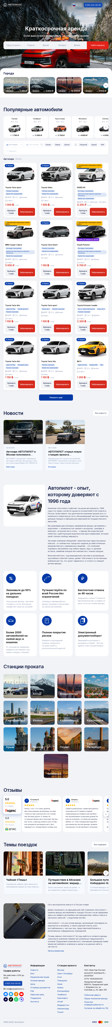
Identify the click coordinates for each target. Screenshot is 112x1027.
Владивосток (63, 1005)
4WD (102, 145)
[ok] (16, 994)
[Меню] (106, 5)
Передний (83, 145)
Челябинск (62, 994)
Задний (94, 145)
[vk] (6, 994)
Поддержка (35, 998)
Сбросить (12, 151)
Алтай (60, 1001)
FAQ (32, 991)
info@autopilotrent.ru (15, 989)
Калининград (63, 1008)
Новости (34, 970)
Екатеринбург (63, 991)
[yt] (21, 994)
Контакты (34, 1001)
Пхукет (60, 1012)
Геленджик (62, 980)
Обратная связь (37, 994)
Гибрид (57, 145)
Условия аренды (37, 980)
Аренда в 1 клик (11, 211)
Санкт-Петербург (65, 973)
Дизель (67, 145)
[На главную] (13, 5)
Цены (32, 984)
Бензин (48, 145)
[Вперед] (105, 85)
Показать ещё (56, 397)
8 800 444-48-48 (93, 5)
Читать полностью (56, 951)
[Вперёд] (105, 814)
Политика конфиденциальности (93, 1003)
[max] (21, 999)
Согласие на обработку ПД (96, 1008)
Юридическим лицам (39, 977)
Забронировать (26, 212)
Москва (60, 970)
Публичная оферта (92, 995)
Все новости (100, 413)
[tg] (11, 994)
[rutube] (6, 999)
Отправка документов (40, 987)
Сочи (59, 977)
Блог (32, 973)
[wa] (16, 999)
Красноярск (62, 998)
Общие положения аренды (96, 998)
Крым (59, 984)
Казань (60, 987)
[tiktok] (11, 999)
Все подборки (100, 844)
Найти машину (98, 45)
